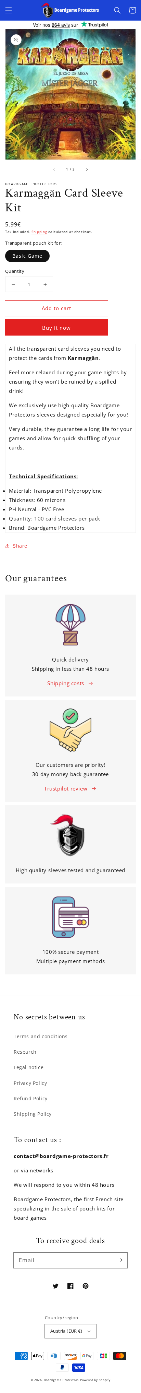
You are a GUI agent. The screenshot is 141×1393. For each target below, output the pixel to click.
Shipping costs (65, 683)
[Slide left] (54, 169)
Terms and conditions (41, 1036)
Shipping (39, 231)
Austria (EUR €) (66, 1331)
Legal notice (28, 1067)
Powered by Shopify (95, 1380)
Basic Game (27, 256)
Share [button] (20, 545)
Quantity (14, 271)
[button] (8, 10)
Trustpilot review (65, 788)
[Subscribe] (119, 1260)
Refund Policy (31, 1098)
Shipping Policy (33, 1114)
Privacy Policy (30, 1083)
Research (25, 1052)
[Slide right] (86, 169)
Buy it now (56, 327)
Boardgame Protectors (61, 1380)
